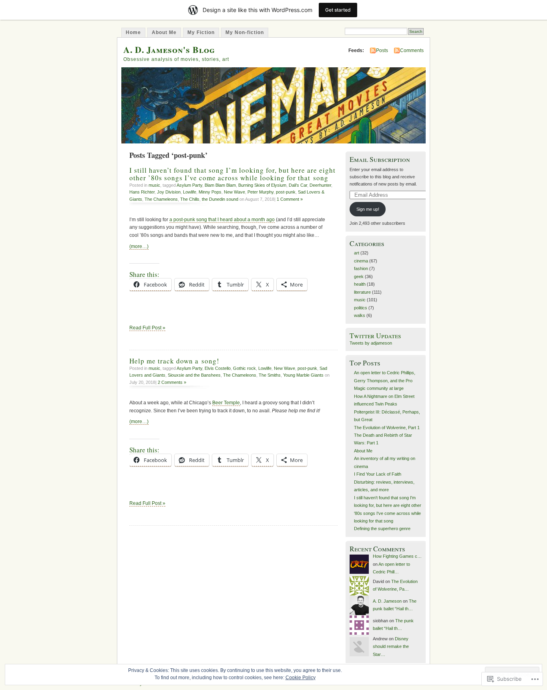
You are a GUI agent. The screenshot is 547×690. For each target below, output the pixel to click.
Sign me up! (367, 209)
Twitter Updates (375, 335)
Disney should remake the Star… (391, 646)
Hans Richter (142, 192)
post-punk (286, 192)
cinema (361, 260)
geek (359, 276)
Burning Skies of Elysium (262, 185)
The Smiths (270, 375)
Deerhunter (320, 185)
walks (359, 315)
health (360, 284)
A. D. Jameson (387, 601)
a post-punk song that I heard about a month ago (222, 219)
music (154, 185)
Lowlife (189, 192)
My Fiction (201, 32)
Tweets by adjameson (371, 343)
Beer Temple (226, 403)
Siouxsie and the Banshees (194, 375)
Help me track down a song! (174, 360)
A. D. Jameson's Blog (169, 49)
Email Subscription (380, 159)
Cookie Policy (301, 677)
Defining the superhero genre (382, 528)
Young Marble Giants (303, 375)
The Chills (189, 199)
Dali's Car (298, 185)
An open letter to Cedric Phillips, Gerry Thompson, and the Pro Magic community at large (384, 380)
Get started (338, 10)
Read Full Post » (147, 328)
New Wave (234, 192)
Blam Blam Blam (220, 185)
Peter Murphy (260, 192)
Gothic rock (244, 368)
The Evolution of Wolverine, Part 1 (387, 427)
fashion (361, 268)
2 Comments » (172, 382)
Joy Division (169, 192)
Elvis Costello (218, 368)
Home (133, 32)
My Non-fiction (244, 32)
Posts (382, 50)
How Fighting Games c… (397, 556)
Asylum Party (189, 185)
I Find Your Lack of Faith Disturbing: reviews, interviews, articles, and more (384, 482)
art (356, 252)
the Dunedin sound (220, 199)
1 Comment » (290, 199)
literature (362, 292)
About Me (164, 32)
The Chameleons (161, 199)
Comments (412, 50)
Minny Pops (210, 192)
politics (360, 307)
